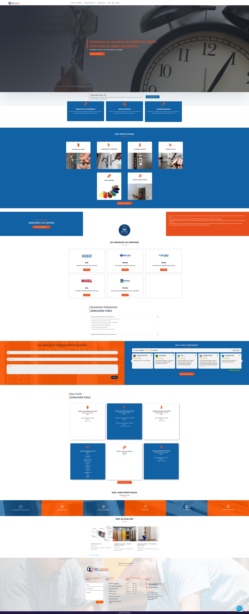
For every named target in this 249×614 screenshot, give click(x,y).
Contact (117, 3)
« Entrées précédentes (94, 555)
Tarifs (109, 3)
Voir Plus (86, 270)
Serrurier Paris (101, 3)
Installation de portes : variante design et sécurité (122, 544)
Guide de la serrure (96, 544)
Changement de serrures (115, 586)
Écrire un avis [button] (236, 350)
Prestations (79, 3)
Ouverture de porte (114, 583)
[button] (241, 361)
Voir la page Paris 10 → (152, 97)
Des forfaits (145, 509)
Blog (113, 3)
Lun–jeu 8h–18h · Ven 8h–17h (20, 510)
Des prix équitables (103, 510)
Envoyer (115, 377)
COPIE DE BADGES (113, 593)
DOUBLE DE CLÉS (112, 591)
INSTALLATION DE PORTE (114, 596)
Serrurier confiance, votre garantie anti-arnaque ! (147, 544)
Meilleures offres (62, 510)
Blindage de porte (113, 588)
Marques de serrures (90, 3)
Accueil (73, 3)
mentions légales (113, 598)
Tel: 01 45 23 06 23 (97, 54)
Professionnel (187, 510)
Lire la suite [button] (157, 366)
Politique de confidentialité (124, 612)
